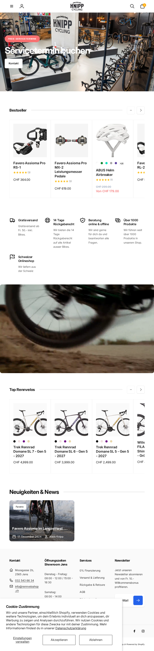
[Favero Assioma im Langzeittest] (41, 520)
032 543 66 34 (24, 580)
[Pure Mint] (106, 163)
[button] (12, 6)
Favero (20, 506)
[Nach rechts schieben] (141, 110)
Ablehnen (95, 640)
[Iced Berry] (116, 163)
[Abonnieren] (138, 600)
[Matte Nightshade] (24, 441)
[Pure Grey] (111, 163)
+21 (121, 163)
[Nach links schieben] (131, 110)
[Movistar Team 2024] (102, 163)
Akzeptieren (59, 640)
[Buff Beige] (28, 441)
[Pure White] (97, 163)
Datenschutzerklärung (70, 628)
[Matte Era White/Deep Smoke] (19, 441)
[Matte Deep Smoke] (14, 441)
